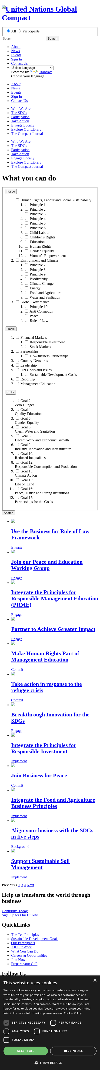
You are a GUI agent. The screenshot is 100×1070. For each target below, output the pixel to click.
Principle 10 (38, 307)
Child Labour (40, 232)
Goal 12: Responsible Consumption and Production (46, 464)
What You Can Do (24, 951)
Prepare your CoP (24, 964)
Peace (34, 316)
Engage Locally (22, 125)
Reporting (27, 379)
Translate (45, 72)
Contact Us (19, 63)
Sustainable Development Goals (53, 375)
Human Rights (40, 246)
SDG (10, 392)
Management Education (37, 384)
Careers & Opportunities (29, 955)
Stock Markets (40, 347)
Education (37, 242)
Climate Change (41, 283)
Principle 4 (38, 219)
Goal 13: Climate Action (26, 473)
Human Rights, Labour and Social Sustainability (55, 200)
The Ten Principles (25, 935)
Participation (20, 117)
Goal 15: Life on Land (24, 482)
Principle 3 (38, 214)
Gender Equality (42, 251)
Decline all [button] (73, 1051)
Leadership (28, 365)
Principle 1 (38, 205)
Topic (11, 329)
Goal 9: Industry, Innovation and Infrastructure (43, 447)
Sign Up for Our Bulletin (20, 915)
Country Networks (34, 361)
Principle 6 (38, 228)
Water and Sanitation (45, 297)
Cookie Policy (73, 1013)
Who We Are (20, 109)
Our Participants (23, 943)
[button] (50, 1062)
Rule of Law (39, 321)
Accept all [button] (25, 1051)
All (13, 31)
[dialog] (50, 1022)
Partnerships (29, 351)
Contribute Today (15, 911)
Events (16, 55)
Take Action (20, 121)
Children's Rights (42, 237)
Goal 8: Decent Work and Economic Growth (42, 438)
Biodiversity (39, 279)
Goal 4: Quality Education (28, 412)
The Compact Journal (27, 134)
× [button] (95, 980)
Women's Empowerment (48, 256)
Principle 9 (38, 274)
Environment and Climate (39, 260)
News (15, 51)
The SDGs (19, 113)
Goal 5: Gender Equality (27, 420)
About (15, 47)
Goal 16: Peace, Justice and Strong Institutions (42, 491)
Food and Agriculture (45, 293)
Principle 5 (38, 223)
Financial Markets (33, 337)
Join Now (18, 960)
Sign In (16, 59)
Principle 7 (38, 265)
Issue (11, 191)
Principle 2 (38, 209)
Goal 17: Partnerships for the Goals (34, 500)
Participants (31, 31)
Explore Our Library (26, 129)
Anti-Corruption (41, 311)
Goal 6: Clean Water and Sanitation (35, 429)
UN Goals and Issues (36, 370)
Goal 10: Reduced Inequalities (30, 456)
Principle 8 (38, 270)
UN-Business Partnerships (49, 356)
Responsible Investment (47, 342)
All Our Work (21, 947)
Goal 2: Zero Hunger (24, 403)
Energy (35, 288)
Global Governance (34, 302)
